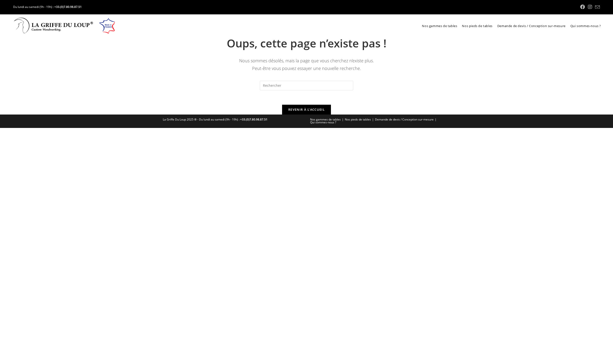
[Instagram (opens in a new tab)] (590, 7)
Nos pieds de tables (358, 119)
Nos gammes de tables (325, 119)
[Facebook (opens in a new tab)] (582, 7)
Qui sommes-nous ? (323, 122)
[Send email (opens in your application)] (597, 7)
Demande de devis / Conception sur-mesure (404, 119)
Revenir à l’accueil (306, 109)
